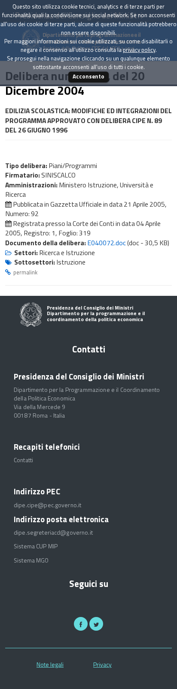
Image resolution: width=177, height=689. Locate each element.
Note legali (50, 664)
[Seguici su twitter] (96, 624)
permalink (25, 272)
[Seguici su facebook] (81, 624)
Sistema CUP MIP (36, 546)
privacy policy (139, 49)
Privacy (102, 664)
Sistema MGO (31, 560)
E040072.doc (106, 243)
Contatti (23, 460)
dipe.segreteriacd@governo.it (53, 532)
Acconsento (88, 76)
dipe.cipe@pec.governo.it (47, 505)
